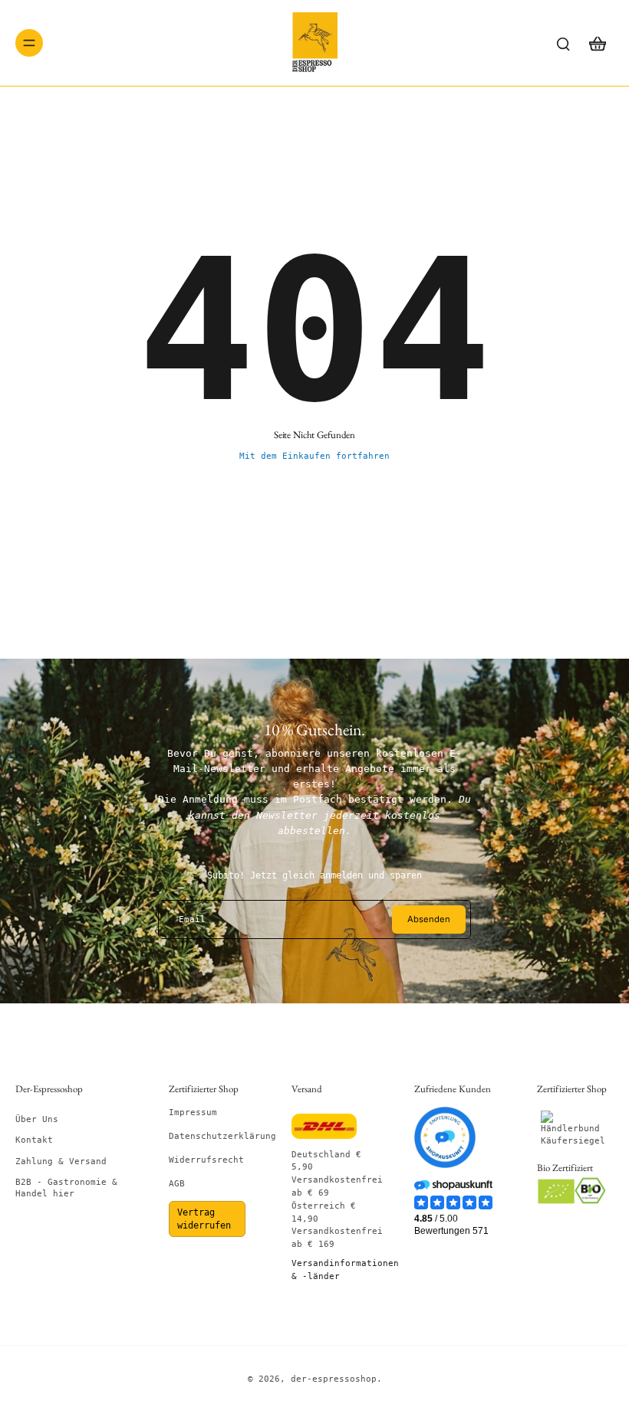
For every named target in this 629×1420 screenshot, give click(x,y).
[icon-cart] (597, 43)
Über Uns (36, 1119)
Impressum (193, 1112)
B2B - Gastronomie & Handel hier (66, 1188)
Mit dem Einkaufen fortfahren (314, 456)
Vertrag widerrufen (204, 1219)
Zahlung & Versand (61, 1161)
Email (192, 919)
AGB (177, 1184)
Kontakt (34, 1140)
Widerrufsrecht (206, 1160)
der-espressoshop (334, 1379)
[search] (563, 43)
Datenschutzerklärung (222, 1136)
